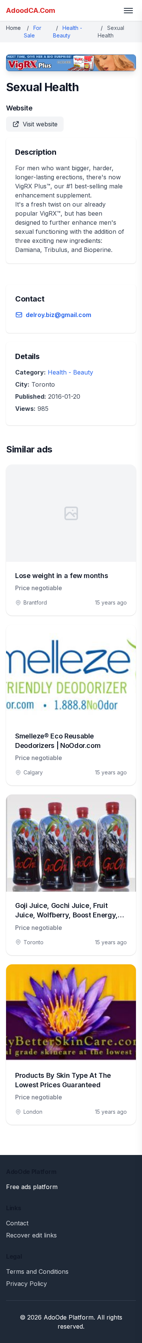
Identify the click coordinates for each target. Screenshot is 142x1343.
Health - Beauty (70, 372)
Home (13, 28)
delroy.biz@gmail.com (58, 315)
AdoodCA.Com (30, 10)
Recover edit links (31, 1235)
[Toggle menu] (128, 10)
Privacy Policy (26, 1283)
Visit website (40, 124)
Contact (17, 1223)
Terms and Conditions (37, 1271)
